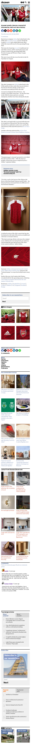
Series (3, 359)
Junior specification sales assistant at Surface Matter (16, 717)
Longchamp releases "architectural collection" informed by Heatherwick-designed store (16, 631)
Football (23, 285)
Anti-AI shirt (22, 730)
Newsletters (5, 366)
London (3, 285)
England (17, 285)
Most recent (19, 615)
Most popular (6, 615)
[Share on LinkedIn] (14, 30)
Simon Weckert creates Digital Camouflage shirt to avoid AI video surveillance (15, 619)
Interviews (4, 360)
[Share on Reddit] (11, 30)
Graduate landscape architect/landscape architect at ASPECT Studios (15, 710)
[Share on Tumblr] (16, 30)
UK (13, 285)
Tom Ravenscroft (6, 34)
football (8, 42)
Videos (3, 365)
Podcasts (4, 368)
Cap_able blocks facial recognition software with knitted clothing (15, 626)
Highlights (8, 728)
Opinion (3, 362)
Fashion (9, 285)
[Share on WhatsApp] (19, 30)
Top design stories (7, 612)
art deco (14, 40)
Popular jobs (6, 690)
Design (3, 287)
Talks (3, 363)
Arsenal (9, 40)
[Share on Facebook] (2, 30)
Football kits (16, 283)
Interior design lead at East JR (14, 705)
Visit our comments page (8, 565)
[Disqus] (15, 588)
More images (7, 307)
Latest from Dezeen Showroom (11, 469)
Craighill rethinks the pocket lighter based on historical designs (16, 637)
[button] (25, 2)
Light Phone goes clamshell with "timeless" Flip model (15, 642)
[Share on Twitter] (5, 30)
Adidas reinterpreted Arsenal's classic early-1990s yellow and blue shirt (14, 269)
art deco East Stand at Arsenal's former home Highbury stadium (15, 131)
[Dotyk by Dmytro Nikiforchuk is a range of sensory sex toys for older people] (23, 2)
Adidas (15, 39)
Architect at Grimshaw (12, 694)
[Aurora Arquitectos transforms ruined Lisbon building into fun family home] (21, 2)
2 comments (4, 36)
